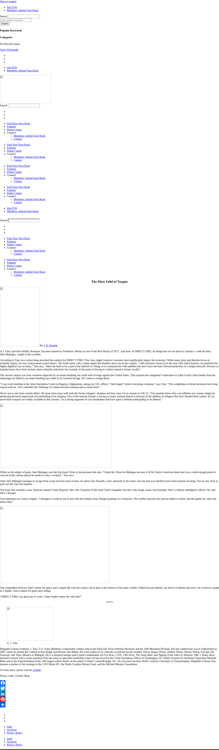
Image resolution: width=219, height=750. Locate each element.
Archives (12, 729)
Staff (9, 726)
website (37, 670)
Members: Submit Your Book (29, 135)
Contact (18, 138)
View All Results (9, 49)
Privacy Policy (15, 732)
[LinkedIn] (109, 694)
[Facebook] (109, 683)
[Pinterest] (109, 699)
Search (3, 16)
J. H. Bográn (50, 345)
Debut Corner (14, 129)
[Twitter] (109, 688)
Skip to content (8, 1)
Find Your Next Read (18, 123)
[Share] (109, 704)
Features (11, 126)
